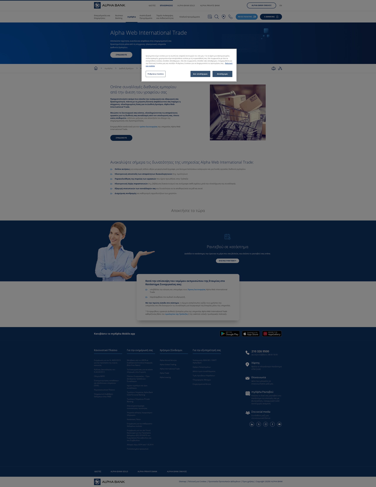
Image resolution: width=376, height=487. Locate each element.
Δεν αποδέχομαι (200, 74)
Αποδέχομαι (222, 74)
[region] (189, 65)
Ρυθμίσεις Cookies (156, 74)
